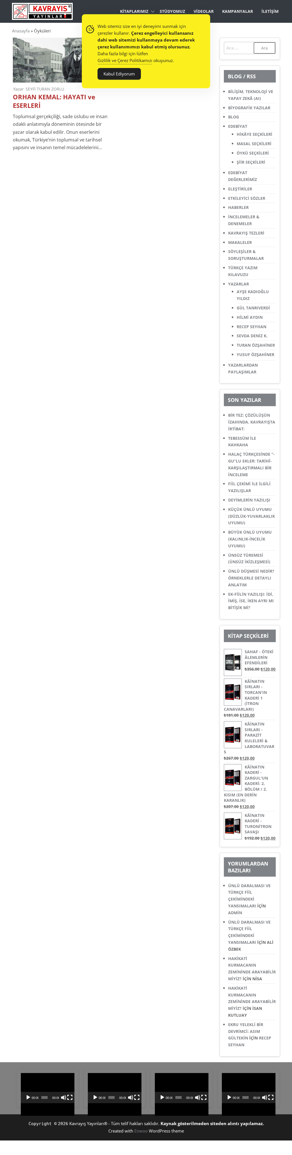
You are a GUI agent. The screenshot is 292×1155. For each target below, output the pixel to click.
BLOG (233, 117)
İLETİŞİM (270, 11)
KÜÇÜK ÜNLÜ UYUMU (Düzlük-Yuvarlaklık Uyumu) (251, 516)
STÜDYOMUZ (172, 11)
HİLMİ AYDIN (250, 317)
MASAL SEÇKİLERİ (254, 143)
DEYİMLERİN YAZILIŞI (249, 500)
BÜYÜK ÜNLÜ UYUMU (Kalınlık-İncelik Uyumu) (250, 538)
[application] (47, 1088)
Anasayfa (21, 31)
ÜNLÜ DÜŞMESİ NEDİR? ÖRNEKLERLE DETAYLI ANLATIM (251, 577)
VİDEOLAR (204, 11)
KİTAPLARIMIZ (134, 11)
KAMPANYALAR (237, 11)
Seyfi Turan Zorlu (45, 89)
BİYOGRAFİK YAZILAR (249, 107)
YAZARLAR (238, 284)
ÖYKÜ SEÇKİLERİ (253, 153)
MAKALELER (240, 242)
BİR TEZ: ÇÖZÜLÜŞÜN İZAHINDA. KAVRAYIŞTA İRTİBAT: (251, 421)
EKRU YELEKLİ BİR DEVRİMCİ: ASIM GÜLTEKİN (245, 1031)
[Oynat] (28, 1097)
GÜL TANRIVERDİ (253, 308)
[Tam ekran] (70, 1097)
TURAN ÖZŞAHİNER (256, 345)
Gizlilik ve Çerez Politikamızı (125, 60)
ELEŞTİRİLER (240, 189)
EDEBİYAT (237, 126)
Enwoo (141, 1131)
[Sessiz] (63, 1097)
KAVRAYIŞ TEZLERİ (246, 233)
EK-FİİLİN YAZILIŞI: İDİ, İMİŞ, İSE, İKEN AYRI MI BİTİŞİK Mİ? (251, 601)
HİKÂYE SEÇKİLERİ (254, 134)
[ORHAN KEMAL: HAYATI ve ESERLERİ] (60, 59)
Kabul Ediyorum (119, 74)
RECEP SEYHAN (251, 326)
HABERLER (238, 207)
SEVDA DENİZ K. (252, 335)
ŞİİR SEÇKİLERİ (251, 162)
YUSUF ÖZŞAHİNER (255, 354)
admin (235, 912)
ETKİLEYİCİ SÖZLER (246, 198)
